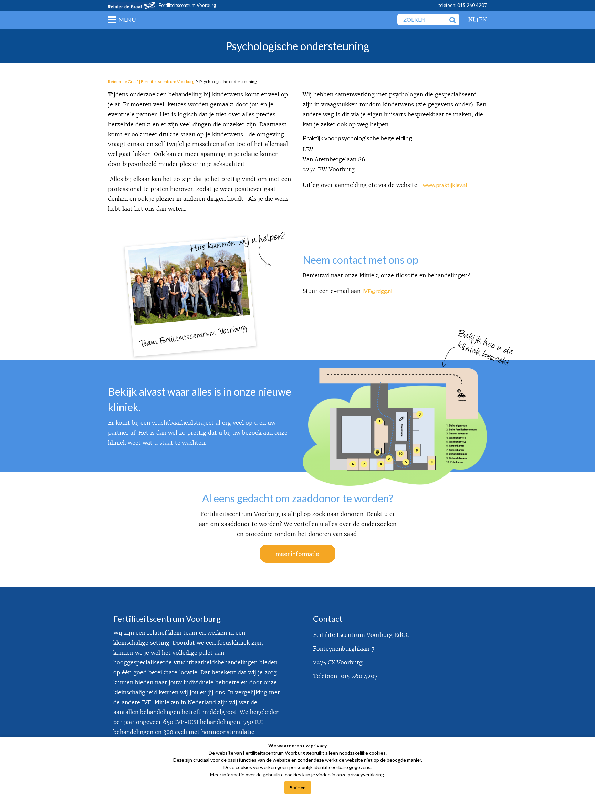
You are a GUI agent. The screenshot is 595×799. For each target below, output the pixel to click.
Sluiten (298, 787)
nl (472, 19)
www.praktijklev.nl (445, 184)
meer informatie (297, 553)
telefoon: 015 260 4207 (462, 5)
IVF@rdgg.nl (377, 290)
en (483, 19)
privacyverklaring (366, 774)
